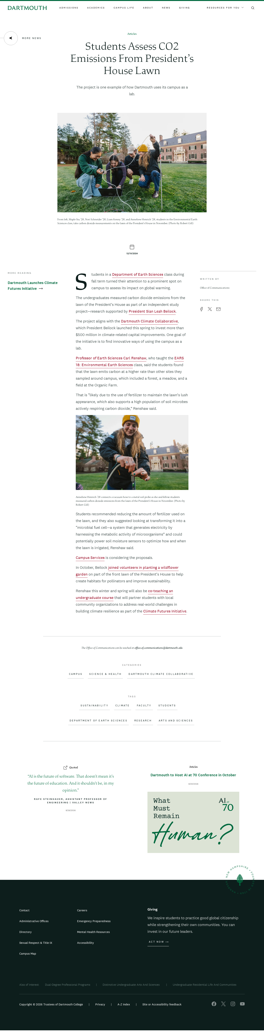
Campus (76, 674)
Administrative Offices (34, 921)
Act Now (156, 941)
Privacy (100, 1004)
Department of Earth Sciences (137, 274)
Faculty (144, 705)
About (148, 7)
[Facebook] (214, 1005)
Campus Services (90, 557)
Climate (122, 705)
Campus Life (124, 7)
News (166, 7)
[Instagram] (233, 1005)
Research (143, 720)
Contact (24, 910)
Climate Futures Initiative (164, 611)
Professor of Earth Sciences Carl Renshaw (111, 358)
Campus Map (27, 953)
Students (167, 705)
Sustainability (94, 705)
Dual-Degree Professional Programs (67, 984)
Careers (82, 910)
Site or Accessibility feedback (161, 1004)
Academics (96, 7)
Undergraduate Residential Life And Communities (204, 984)
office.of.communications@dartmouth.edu (159, 648)
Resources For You (223, 7)
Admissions (68, 7)
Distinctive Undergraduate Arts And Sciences (131, 984)
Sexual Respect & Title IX (35, 943)
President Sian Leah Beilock (152, 311)
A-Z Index (124, 1004)
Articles (132, 34)
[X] (223, 1005)
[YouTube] (242, 1005)
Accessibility (85, 943)
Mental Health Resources (93, 932)
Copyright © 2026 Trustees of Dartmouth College (51, 1004)
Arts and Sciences (176, 720)
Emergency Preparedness (94, 921)
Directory (25, 932)
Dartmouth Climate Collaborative (149, 321)
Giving (184, 7)
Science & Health (105, 674)
